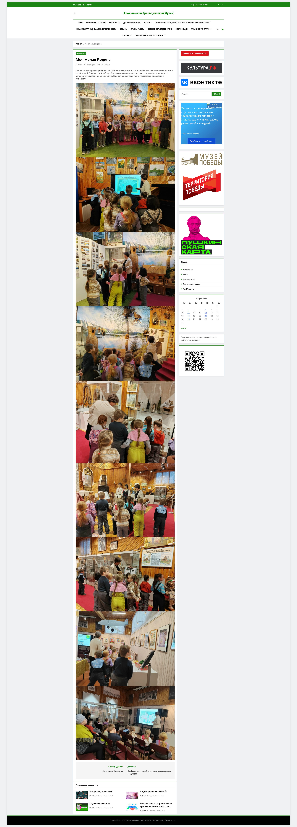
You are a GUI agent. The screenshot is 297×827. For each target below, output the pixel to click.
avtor (80, 64)
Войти (185, 274)
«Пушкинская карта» (99, 803)
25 (188, 319)
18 (188, 316)
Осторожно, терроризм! (198, 5)
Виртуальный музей (96, 23)
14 (206, 313)
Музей (147, 23)
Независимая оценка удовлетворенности (96, 29)
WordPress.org (188, 289)
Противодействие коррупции (149, 35)
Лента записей (189, 279)
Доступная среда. (131, 23)
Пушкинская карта (200, 29)
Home (80, 23)
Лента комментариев (191, 284)
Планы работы (137, 29)
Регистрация (188, 270)
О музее (125, 35)
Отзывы (123, 29)
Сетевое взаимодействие (160, 29)
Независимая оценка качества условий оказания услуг (183, 23)
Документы (114, 23)
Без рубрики (81, 53)
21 (206, 316)
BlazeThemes (170, 820)
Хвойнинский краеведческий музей (148, 13)
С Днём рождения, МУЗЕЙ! (153, 792)
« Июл (183, 328)
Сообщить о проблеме (201, 141)
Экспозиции (182, 29)
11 (188, 313)
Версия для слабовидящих (195, 53)
